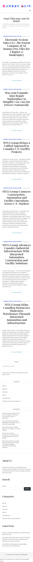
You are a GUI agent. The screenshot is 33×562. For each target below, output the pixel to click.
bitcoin (4, 385)
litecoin (4, 395)
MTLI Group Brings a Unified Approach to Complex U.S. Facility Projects (16, 147)
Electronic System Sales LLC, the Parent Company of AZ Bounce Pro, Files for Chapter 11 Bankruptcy (16, 47)
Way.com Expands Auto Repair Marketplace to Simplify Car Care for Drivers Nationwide (16, 99)
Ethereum (5, 392)
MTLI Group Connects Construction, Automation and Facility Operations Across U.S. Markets (16, 197)
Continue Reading (16, 80)
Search (4, 486)
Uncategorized (6, 398)
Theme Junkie (24, 554)
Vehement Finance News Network (12, 36)
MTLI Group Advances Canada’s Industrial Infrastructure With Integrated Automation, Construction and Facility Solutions (16, 254)
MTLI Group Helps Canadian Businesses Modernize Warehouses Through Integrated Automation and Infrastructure (16, 314)
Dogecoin (4, 389)
